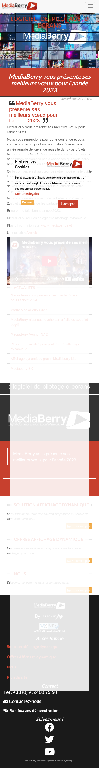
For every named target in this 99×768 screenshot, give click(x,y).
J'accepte (68, 204)
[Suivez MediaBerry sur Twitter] (49, 741)
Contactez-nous (24, 701)
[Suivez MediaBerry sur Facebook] (49, 729)
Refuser (27, 202)
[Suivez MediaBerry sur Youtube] (49, 753)
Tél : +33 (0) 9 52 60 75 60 (30, 692)
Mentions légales (27, 194)
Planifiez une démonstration (33, 710)
